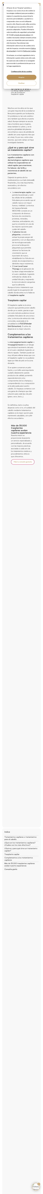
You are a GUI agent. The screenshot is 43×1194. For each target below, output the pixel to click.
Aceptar (21, 77)
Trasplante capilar (11, 854)
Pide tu (23, 462)
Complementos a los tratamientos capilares (18, 859)
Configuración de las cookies (21, 71)
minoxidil (31, 180)
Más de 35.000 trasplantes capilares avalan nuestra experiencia (19, 864)
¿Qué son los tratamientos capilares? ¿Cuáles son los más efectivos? (19, 844)
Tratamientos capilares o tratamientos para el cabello (20, 838)
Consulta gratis (10, 869)
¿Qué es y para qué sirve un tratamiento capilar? (20, 849)
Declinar (21, 83)
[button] (38, 1184)
